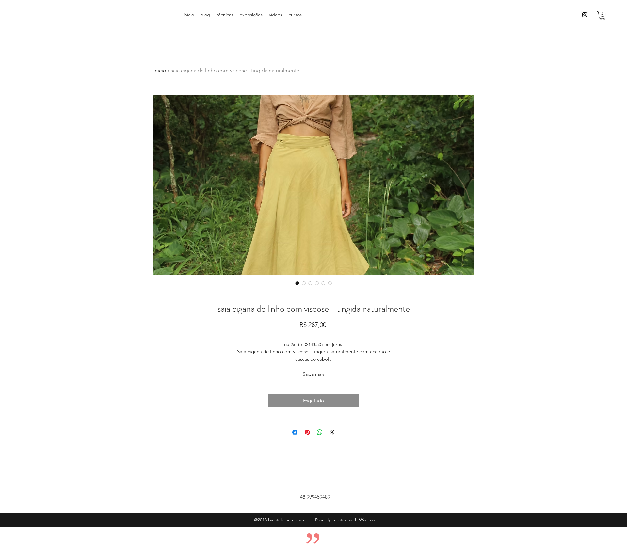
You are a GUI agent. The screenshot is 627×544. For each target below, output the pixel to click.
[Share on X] (332, 432)
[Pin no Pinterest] (307, 432)
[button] (602, 15)
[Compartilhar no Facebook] (295, 432)
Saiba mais (313, 374)
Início (159, 70)
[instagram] (584, 14)
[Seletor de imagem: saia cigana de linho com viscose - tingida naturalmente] (297, 283)
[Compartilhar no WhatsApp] (320, 432)
